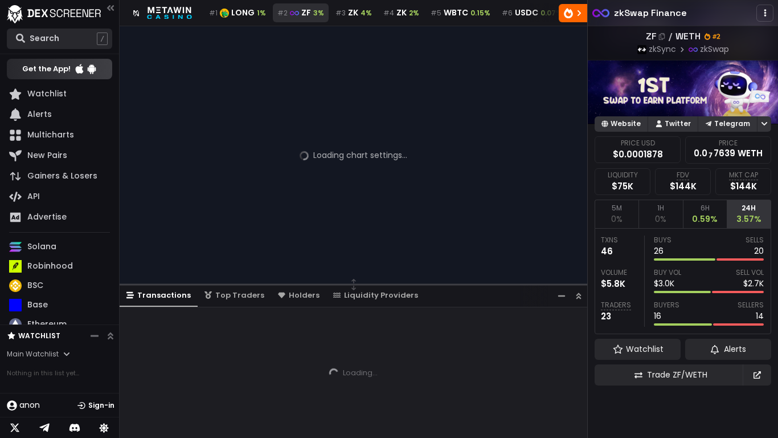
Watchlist (39, 335)
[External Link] (757, 375)
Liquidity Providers (381, 295)
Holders (304, 295)
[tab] (616, 214)
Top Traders (239, 295)
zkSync (662, 49)
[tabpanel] (683, 281)
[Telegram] (44, 427)
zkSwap (714, 49)
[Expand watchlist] (110, 336)
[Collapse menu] (110, 7)
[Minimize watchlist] (94, 336)
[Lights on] (104, 427)
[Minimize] (561, 296)
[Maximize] (578, 296)
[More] (764, 13)
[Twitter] (15, 427)
